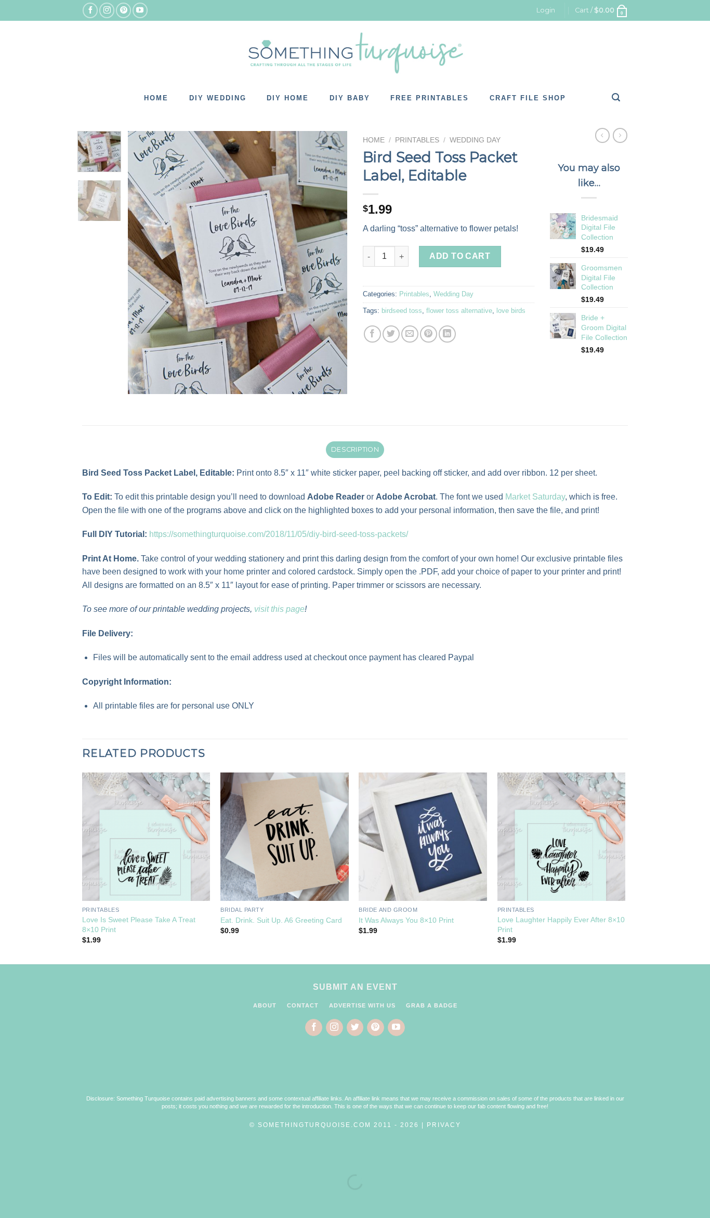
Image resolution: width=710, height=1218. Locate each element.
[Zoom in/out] (41, 1156)
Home (156, 98)
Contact (303, 1005)
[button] (355, 1072)
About (265, 1005)
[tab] (355, 449)
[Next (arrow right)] (41, 1200)
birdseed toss (402, 311)
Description (355, 449)
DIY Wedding (217, 98)
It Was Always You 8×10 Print (406, 920)
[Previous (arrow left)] (10, 1200)
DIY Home (288, 98)
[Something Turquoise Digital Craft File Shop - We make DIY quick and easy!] (355, 53)
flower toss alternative (459, 311)
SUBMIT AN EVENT (355, 987)
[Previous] (145, 263)
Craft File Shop (528, 98)
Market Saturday (535, 496)
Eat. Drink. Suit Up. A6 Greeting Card (281, 920)
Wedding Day (475, 140)
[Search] (616, 97)
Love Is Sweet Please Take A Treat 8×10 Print (138, 924)
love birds (510, 311)
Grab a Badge (431, 1005)
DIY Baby (350, 98)
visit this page (279, 609)
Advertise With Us (362, 1005)
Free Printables (429, 98)
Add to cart (459, 256)
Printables (417, 140)
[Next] (330, 263)
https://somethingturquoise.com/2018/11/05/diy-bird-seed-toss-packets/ (279, 534)
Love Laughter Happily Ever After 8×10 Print (561, 924)
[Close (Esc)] (10, 1156)
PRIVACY (444, 1125)
